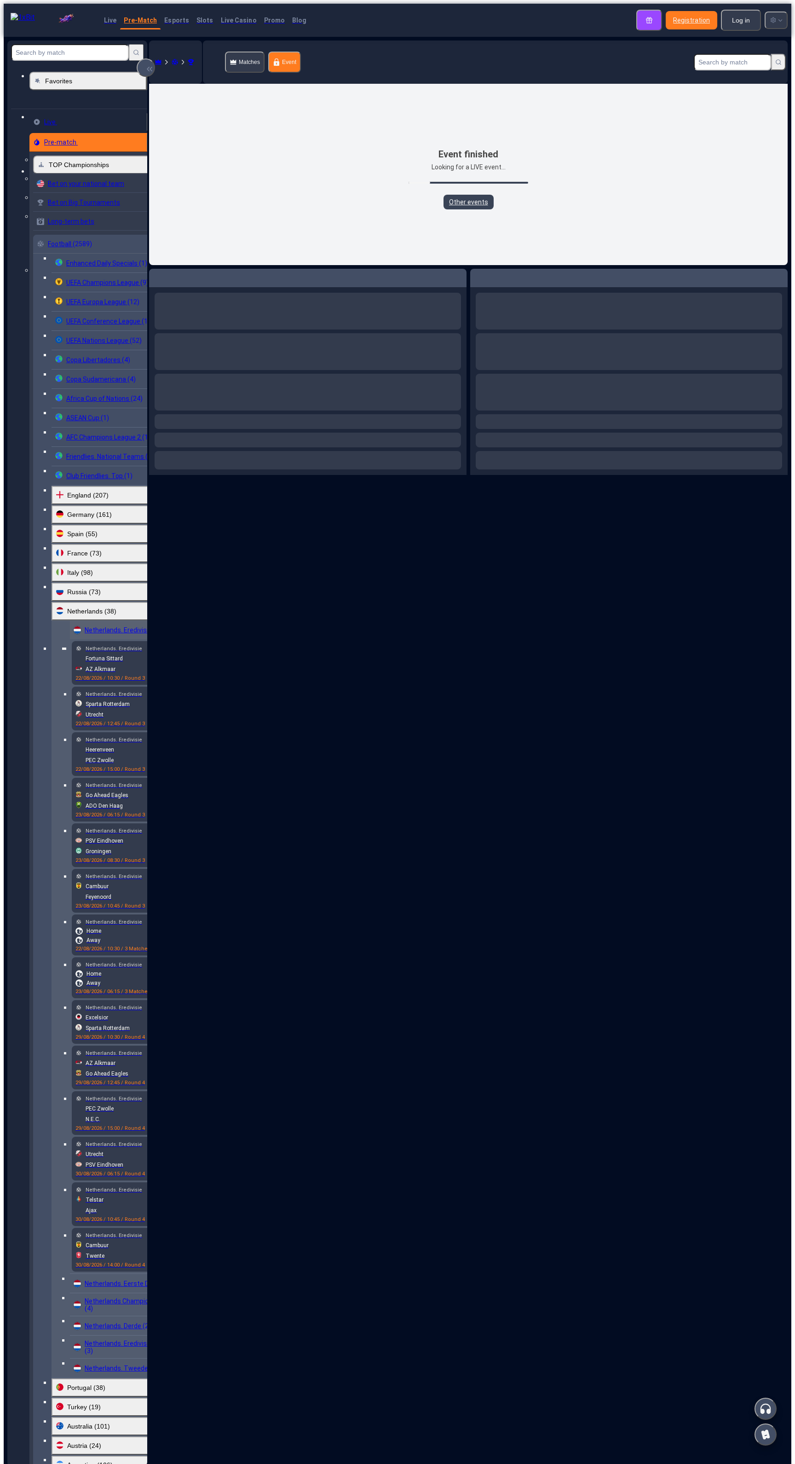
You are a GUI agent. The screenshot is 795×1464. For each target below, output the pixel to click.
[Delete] (457, 276)
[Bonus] (649, 20)
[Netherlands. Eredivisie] (190, 62)
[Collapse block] (146, 67)
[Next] (180, 276)
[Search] (136, 52)
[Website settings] (776, 20)
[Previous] (156, 276)
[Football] (174, 62)
